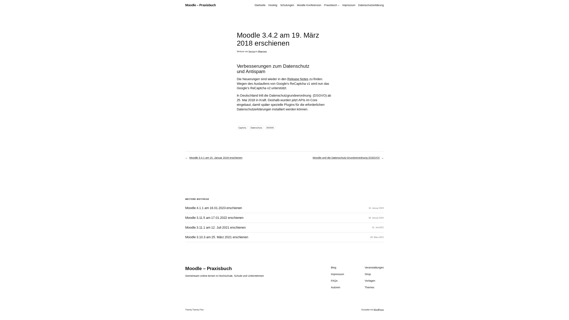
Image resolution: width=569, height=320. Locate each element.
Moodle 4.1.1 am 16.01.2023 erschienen (213, 208)
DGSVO (270, 128)
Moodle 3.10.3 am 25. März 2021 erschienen (216, 237)
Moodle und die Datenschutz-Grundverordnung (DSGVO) (346, 157)
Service (251, 51)
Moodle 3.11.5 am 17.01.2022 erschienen (214, 218)
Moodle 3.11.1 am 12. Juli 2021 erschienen (215, 227)
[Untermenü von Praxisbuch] (338, 5)
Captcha (242, 128)
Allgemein (262, 51)
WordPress (379, 309)
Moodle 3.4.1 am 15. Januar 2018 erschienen (215, 157)
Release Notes (297, 79)
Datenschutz (256, 128)
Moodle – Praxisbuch (200, 5)
